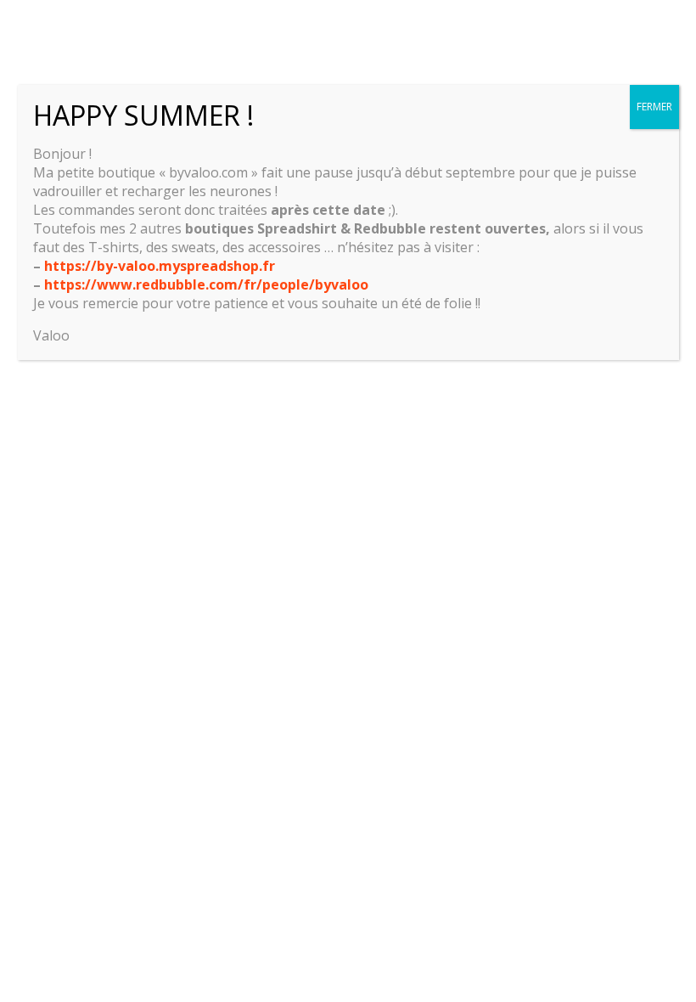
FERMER (654, 106)
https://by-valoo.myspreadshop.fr (159, 265)
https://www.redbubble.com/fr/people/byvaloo (206, 284)
